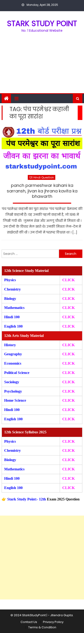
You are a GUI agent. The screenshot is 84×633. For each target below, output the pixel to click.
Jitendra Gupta (61, 615)
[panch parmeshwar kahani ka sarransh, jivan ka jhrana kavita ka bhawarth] (42, 148)
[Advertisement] (42, 66)
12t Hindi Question (41, 177)
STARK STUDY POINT (42, 23)
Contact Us (29, 622)
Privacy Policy (53, 622)
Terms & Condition (42, 627)
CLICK (68, 308)
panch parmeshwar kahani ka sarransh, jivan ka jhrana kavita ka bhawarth (42, 191)
